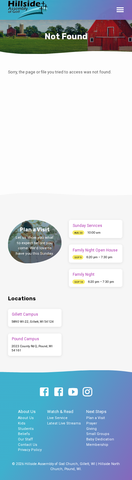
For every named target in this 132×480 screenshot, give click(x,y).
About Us (27, 411)
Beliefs (24, 434)
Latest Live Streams (64, 423)
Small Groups (97, 434)
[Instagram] (87, 392)
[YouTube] (73, 392)
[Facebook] (44, 392)
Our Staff (25, 439)
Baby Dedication (100, 439)
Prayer (91, 423)
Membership (97, 445)
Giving (91, 429)
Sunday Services (87, 225)
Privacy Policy (30, 450)
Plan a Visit (95, 418)
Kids (21, 423)
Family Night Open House (95, 250)
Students (26, 429)
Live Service (57, 418)
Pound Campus (25, 339)
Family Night (84, 274)
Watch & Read (60, 411)
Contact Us (27, 445)
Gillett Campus (25, 314)
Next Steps (96, 411)
